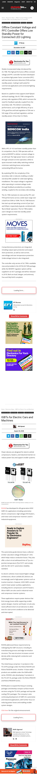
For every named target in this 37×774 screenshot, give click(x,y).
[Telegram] (9, 52)
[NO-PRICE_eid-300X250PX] (18, 343)
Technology (29, 22)
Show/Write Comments (19, 316)
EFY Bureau (21, 43)
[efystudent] (18, 773)
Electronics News (10, 18)
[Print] (30, 52)
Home (3, 18)
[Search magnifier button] (32, 8)
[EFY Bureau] (16, 43)
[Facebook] (13, 52)
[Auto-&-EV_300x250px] (18, 242)
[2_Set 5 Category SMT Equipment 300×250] (18, 370)
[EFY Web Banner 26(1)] (18, 143)
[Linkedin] (17, 52)
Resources (23, 22)
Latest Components (15, 22)
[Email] (26, 52)
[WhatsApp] (22, 52)
